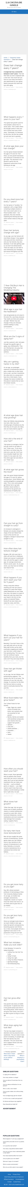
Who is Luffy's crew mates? (10, 1088)
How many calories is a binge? (10, 1077)
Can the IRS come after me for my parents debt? (13, 1142)
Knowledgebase (20, 1179)
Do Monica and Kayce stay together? (12, 1101)
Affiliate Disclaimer (9, 1179)
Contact (9, 1181)
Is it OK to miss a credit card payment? (12, 1098)
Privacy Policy (16, 1174)
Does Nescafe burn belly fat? (10, 1104)
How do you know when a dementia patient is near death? (14, 1152)
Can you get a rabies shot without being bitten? (13, 1092)
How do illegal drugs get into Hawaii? (12, 1095)
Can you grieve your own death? (11, 1158)
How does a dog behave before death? (13, 1148)
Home (5, 57)
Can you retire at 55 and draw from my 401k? (12, 1081)
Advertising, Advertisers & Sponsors (14, 1177)
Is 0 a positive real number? (10, 1145)
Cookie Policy (17, 1181)
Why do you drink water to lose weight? (13, 1167)
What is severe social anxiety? (10, 1164)
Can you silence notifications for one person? (12, 1085)
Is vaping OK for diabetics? (9, 1074)
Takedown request (9, 87)
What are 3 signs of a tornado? (11, 1161)
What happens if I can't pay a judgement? (13, 1138)
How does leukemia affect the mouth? (12, 1155)
